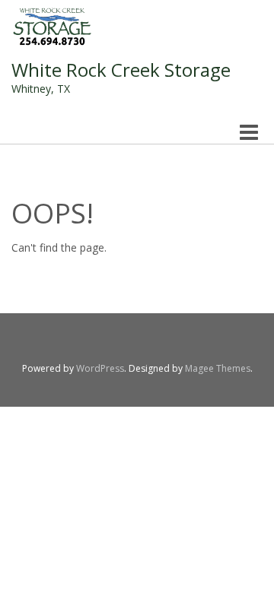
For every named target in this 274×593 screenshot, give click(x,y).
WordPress (100, 368)
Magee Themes (217, 368)
